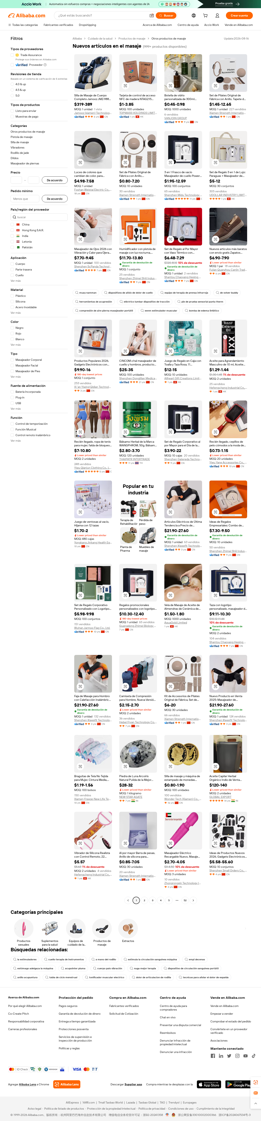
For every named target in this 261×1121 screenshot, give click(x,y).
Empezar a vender (221, 1013)
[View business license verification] (167, 1115)
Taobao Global (147, 1102)
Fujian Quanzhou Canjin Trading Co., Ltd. (228, 269)
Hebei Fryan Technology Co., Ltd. (138, 722)
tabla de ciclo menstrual (63, 977)
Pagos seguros (68, 1006)
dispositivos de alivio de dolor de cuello (130, 292)
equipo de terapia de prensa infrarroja (186, 292)
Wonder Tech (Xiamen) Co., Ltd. (183, 799)
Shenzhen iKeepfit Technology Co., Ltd (183, 545)
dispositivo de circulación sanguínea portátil (193, 968)
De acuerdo (55, 180)
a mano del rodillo (106, 959)
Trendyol (173, 1102)
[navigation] (39, 470)
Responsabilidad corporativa (26, 1021)
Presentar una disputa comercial (180, 1025)
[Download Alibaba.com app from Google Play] (239, 1084)
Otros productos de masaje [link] (169, 38)
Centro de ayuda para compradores (173, 1007)
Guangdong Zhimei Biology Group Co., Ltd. (138, 625)
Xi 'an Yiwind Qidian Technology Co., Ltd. (93, 386)
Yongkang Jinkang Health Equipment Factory (93, 542)
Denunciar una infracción (176, 1052)
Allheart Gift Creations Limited (183, 378)
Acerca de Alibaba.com (23, 997)
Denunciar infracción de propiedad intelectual (175, 1042)
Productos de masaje (131, 38)
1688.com (88, 1102)
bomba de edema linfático (204, 310)
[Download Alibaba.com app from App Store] (209, 1084)
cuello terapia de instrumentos (66, 959)
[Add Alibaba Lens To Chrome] (66, 1084)
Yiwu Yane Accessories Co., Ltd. (228, 462)
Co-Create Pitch (18, 1013)
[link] (255, 1082)
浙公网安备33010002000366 (197, 1115)
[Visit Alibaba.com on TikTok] (253, 1055)
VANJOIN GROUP (175, 118)
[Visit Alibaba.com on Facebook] (212, 1055)
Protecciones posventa (73, 1029)
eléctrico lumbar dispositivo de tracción (147, 301)
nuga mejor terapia (145, 968)
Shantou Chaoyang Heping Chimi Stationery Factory (183, 277)
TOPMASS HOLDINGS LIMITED (138, 112)
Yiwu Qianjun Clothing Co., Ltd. (93, 467)
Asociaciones (219, 1040)
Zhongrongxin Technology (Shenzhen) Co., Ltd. (183, 883)
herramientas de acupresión (95, 301)
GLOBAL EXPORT (220, 797)
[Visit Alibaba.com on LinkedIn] (221, 1055)
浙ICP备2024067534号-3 (235, 1115)
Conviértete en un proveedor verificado (228, 1030)
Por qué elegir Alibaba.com (25, 1006)
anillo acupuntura (27, 977)
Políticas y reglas (69, 1048)
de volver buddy (229, 292)
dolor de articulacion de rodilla (153, 977)
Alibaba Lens (27, 1084)
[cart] (206, 16)
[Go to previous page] (128, 900)
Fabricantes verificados (124, 1006)
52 (185, 900)
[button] (151, 15)
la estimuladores (26, 959)
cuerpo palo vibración (109, 968)
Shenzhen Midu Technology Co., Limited (183, 195)
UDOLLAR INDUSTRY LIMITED (228, 195)
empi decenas (197, 959)
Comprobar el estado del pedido (230, 1021)
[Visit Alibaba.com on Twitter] (229, 1055)
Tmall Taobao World (110, 1102)
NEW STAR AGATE (130, 797)
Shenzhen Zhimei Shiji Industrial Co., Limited (138, 278)
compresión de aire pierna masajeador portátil (106, 310)
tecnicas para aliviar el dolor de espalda (206, 977)
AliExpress (72, 1102)
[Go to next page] (193, 900)
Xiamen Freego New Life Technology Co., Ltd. (93, 799)
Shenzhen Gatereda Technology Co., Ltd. (183, 459)
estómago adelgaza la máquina (35, 968)
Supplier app (133, 1084)
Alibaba (77, 38)
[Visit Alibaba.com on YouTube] (245, 1055)
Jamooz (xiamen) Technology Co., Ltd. (93, 112)
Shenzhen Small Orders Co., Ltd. (228, 870)
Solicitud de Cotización (123, 1013)
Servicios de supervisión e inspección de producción (75, 1038)
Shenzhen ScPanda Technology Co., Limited (93, 266)
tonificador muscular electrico (106, 977)
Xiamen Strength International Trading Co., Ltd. (228, 112)
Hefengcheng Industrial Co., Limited (228, 387)
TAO (162, 1102)
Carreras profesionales (22, 1029)
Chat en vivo (168, 1017)
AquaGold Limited (175, 622)
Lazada (130, 1102)
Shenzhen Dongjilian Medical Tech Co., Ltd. (138, 378)
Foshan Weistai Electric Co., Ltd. (93, 189)
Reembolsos (168, 1032)
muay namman (87, 292)
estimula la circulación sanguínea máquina (152, 959)
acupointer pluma (75, 968)
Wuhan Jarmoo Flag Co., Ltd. (92, 627)
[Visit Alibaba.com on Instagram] (237, 1055)
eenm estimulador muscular (161, 310)
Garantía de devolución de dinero (80, 1013)
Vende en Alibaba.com (224, 1006)
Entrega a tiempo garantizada (77, 1021)
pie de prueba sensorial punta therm (202, 301)
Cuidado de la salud (100, 38)
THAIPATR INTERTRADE (134, 459)
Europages (190, 1102)
